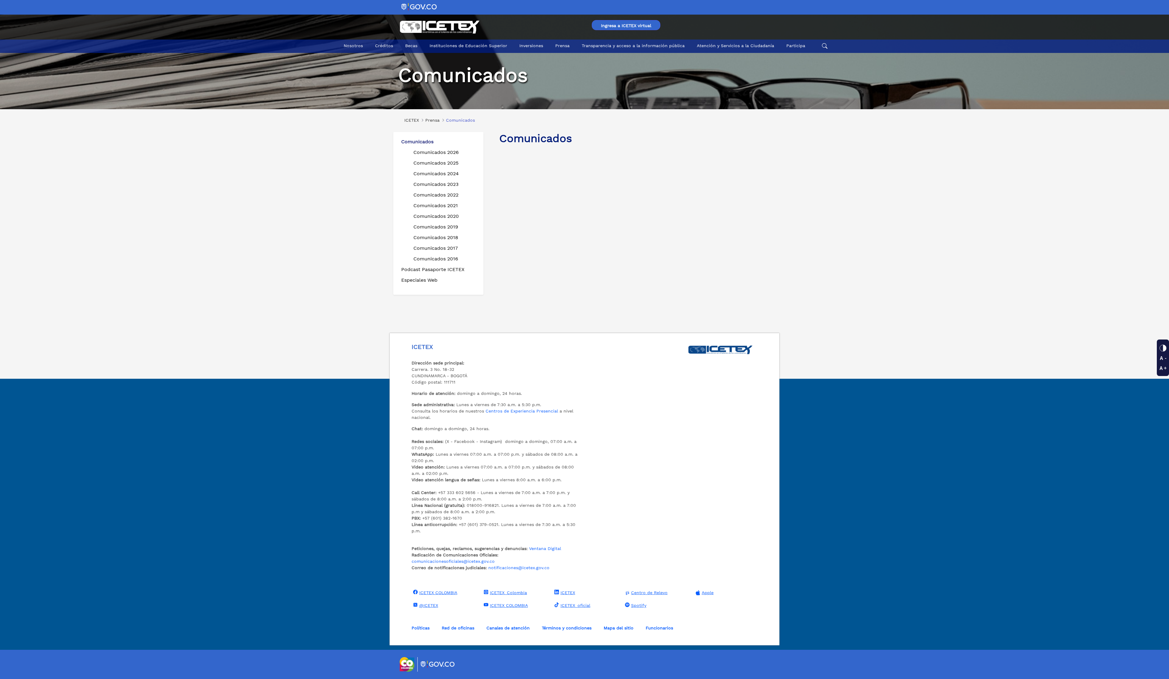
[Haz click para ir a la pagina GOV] (437, 664)
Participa (795, 45)
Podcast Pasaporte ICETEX (433, 269)
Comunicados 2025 (435, 163)
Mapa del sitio (619, 627)
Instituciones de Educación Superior (468, 45)
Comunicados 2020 (436, 216)
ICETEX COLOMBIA (438, 592)
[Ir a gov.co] (419, 6)
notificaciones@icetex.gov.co (518, 567)
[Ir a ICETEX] (439, 27)
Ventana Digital (545, 548)
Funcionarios (659, 627)
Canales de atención (508, 627)
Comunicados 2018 (435, 237)
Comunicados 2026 (436, 152)
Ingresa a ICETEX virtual (626, 25)
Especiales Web (419, 280)
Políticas (421, 627)
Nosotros (353, 45)
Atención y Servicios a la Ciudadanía (735, 45)
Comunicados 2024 (436, 173)
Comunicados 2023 (435, 184)
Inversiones (531, 45)
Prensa (562, 45)
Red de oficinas (458, 627)
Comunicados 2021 (435, 205)
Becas (411, 45)
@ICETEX (428, 605)
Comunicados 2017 (435, 248)
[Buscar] (823, 46)
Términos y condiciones (567, 627)
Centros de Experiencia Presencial (522, 411)
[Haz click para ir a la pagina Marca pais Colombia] (407, 664)
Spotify (638, 605)
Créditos (384, 45)
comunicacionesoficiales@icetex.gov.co (453, 561)
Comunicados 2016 (435, 259)
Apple (708, 592)
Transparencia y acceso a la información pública (633, 45)
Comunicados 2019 (435, 227)
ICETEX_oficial (575, 605)
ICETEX (567, 592)
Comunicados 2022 (435, 195)
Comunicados (417, 142)
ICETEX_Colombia (508, 592)
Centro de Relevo (649, 592)
